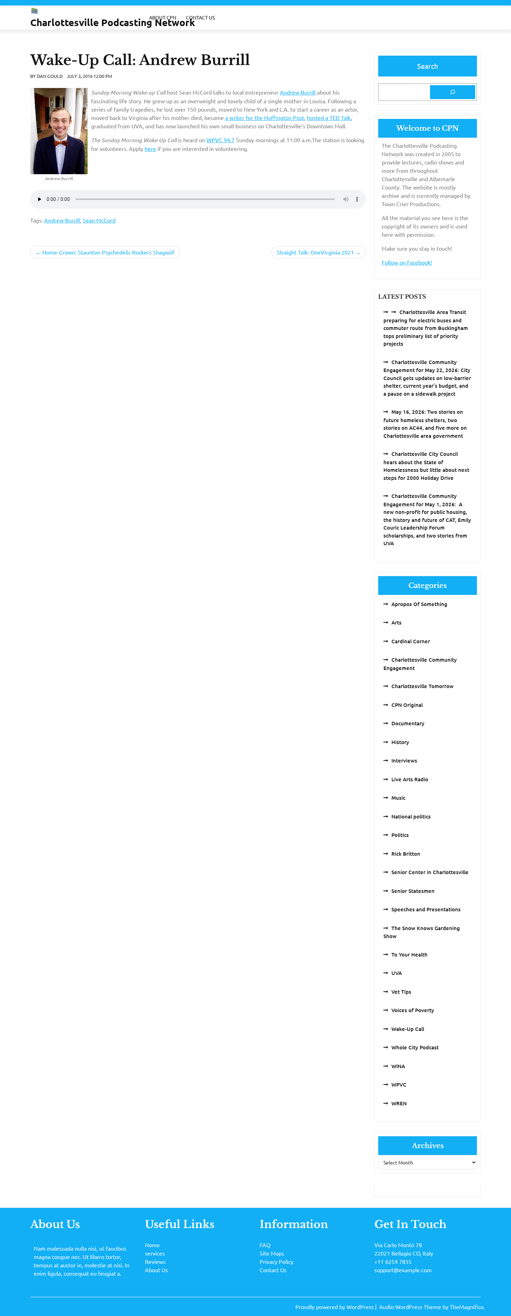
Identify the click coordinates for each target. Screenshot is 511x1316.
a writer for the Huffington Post (264, 117)
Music (398, 797)
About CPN (162, 17)
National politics (411, 816)
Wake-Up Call (407, 1028)
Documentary (407, 723)
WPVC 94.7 (220, 139)
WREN (399, 1103)
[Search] (452, 92)
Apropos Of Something (419, 603)
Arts (396, 622)
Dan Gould (50, 76)
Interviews (404, 760)
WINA (398, 1066)
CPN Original (407, 704)
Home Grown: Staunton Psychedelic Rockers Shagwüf (108, 252)
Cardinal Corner (410, 641)
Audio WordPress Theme (411, 1306)
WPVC (398, 1084)
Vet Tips (401, 991)
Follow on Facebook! (407, 262)
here (150, 148)
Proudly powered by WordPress (335, 1306)
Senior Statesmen (413, 890)
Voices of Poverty (412, 1010)
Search (427, 66)
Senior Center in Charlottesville (430, 872)
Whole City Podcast (415, 1047)
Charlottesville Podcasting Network (112, 22)
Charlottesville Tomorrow (422, 686)
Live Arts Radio (409, 779)
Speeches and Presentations (426, 909)
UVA (396, 972)
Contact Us (200, 17)
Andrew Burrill (298, 92)
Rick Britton (405, 853)
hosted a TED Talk (329, 117)
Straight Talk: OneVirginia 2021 (315, 252)
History (400, 741)
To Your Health (409, 954)
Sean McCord (99, 220)
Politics (400, 834)
